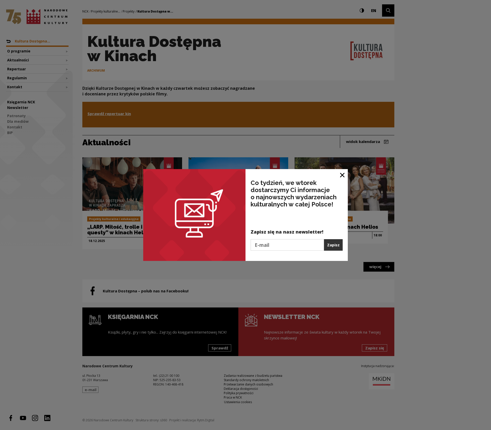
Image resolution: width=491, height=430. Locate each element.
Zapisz (333, 244)
